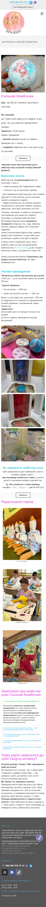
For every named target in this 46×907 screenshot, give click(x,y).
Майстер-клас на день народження (16, 846)
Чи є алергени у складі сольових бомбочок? (22, 701)
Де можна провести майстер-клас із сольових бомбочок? (22, 748)
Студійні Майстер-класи (11, 850)
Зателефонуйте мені (23, 7)
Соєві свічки (21, 248)
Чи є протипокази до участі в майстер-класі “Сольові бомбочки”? (21, 735)
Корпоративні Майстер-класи (13, 848)
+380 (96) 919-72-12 (19, 2)
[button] (23, 701)
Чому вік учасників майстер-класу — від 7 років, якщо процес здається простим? (20, 729)
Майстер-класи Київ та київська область (18, 853)
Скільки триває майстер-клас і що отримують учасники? (22, 741)
